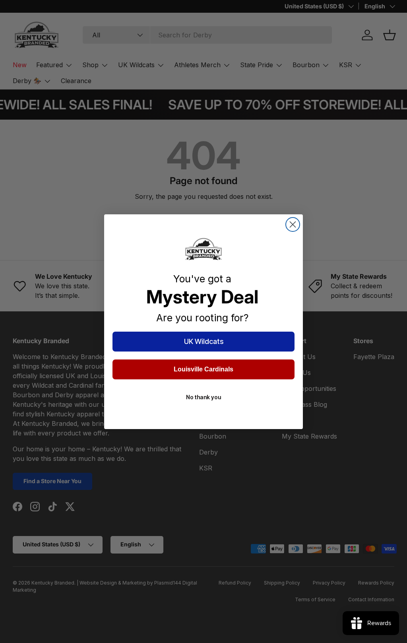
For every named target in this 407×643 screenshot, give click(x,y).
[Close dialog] (293, 224)
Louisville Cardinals (203, 369)
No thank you (203, 397)
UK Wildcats (203, 341)
